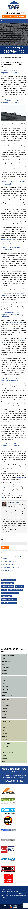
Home (2, 56)
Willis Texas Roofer (8, 570)
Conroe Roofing (6, 596)
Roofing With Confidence (10, 561)
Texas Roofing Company (11, 56)
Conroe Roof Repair (7, 586)
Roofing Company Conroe (9, 603)
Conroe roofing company (8, 239)
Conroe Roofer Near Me (8, 580)
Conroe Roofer (20, 586)
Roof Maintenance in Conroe (10, 593)
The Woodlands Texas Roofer (11, 567)
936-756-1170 (16, 13)
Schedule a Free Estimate (14, 17)
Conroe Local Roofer (8, 583)
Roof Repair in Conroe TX (9, 599)
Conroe (4, 589)
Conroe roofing (21, 477)
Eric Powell (15, 502)
